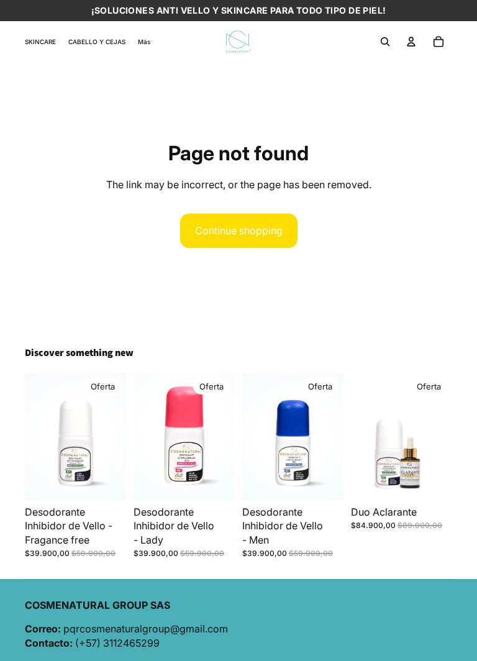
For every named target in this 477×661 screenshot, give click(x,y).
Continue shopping (239, 230)
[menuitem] (144, 41)
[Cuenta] (411, 41)
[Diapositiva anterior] (364, 436)
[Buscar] (385, 41)
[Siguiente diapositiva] (438, 436)
